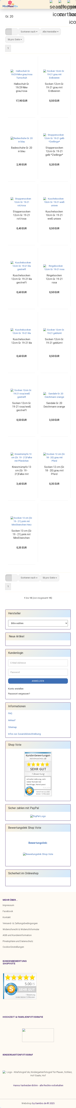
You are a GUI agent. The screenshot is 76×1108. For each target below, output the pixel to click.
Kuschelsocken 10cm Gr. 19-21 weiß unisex (54, 215)
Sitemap (12, 727)
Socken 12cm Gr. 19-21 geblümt (54, 341)
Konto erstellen (16, 688)
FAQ (10, 713)
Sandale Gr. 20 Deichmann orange (54, 405)
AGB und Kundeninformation (17, 935)
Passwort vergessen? (19, 693)
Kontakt (7, 917)
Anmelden (38, 681)
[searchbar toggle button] (53, 4)
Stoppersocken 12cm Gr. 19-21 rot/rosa (21, 215)
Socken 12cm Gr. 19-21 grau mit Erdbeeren (54, 87)
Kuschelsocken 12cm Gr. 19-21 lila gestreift (21, 279)
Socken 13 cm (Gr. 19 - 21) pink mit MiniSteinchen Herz (21, 534)
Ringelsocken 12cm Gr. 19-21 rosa (54, 279)
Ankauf (11, 720)
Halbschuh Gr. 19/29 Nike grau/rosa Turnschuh (21, 87)
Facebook (8, 911)
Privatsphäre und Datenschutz (18, 941)
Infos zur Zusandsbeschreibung (24, 734)
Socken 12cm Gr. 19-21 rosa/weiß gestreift (21, 407)
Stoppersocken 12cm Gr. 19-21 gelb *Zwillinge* (54, 151)
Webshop (27, 1103)
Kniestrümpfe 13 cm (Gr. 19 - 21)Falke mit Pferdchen (21, 471)
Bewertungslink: (38, 842)
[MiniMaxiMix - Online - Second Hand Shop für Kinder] (9, 4)
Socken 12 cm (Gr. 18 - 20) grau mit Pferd (54, 470)
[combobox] (29, 31)
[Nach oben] (9, 1103)
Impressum (8, 905)
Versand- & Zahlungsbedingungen (20, 923)
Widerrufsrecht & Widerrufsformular (21, 929)
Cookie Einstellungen (13, 947)
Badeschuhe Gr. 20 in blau (21, 149)
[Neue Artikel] (67, 637)
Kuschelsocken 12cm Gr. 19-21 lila (21, 341)
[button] (8, 31)
